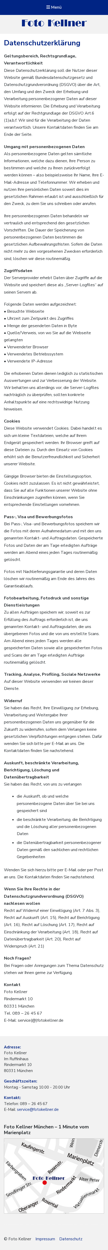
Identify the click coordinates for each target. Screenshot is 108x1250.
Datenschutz (70, 1239)
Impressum (45, 1239)
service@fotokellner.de (37, 1109)
